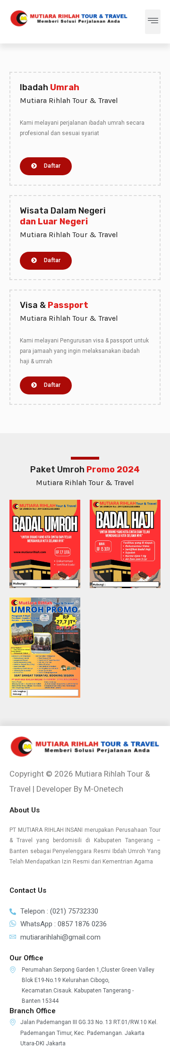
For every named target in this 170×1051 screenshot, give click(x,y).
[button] (153, 21)
